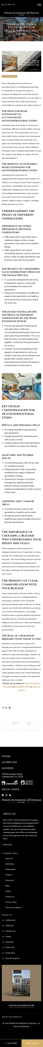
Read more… (8, 844)
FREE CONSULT (32, 1043)
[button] (8, 4)
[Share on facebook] (3, 707)
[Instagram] (6, 795)
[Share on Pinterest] (10, 707)
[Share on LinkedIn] (6, 707)
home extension (23, 83)
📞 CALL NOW (11, 1043)
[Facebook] (3, 795)
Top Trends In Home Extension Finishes (32, 723)
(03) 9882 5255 (22, 686)
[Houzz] (10, 795)
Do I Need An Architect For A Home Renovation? (11, 723)
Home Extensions (9, 76)
